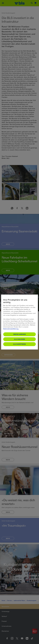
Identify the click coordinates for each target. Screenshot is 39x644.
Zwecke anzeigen (19, 334)
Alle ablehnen (19, 339)
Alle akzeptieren (19, 344)
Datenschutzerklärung (10, 329)
